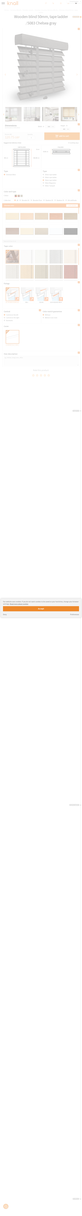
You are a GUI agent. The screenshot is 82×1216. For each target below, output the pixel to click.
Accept (41, 608)
